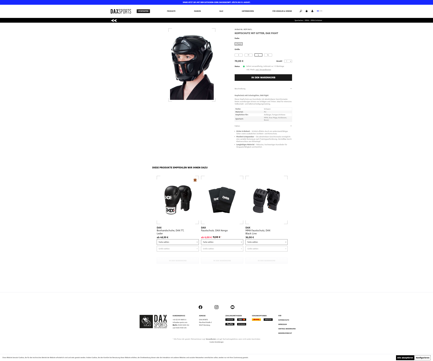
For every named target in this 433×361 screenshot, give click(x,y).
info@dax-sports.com (180, 322)
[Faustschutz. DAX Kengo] (222, 200)
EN (321, 11)
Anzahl (279, 61)
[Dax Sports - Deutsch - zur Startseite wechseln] (121, 11)
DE (318, 11)
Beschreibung (240, 89)
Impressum (282, 324)
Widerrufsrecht (285, 333)
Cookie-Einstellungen (217, 342)
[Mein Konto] (312, 11)
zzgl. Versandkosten (263, 70)
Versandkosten (211, 339)
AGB (279, 316)
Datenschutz (283, 320)
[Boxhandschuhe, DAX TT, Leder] (178, 200)
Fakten (237, 126)
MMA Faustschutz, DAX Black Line (257, 232)
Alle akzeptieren (405, 357)
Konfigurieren (422, 357)
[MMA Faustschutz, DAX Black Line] (266, 200)
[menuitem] (143, 11)
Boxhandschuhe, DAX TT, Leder (170, 232)
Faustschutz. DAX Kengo (214, 230)
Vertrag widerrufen (287, 329)
